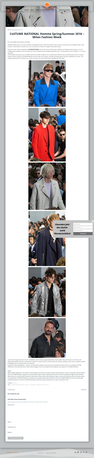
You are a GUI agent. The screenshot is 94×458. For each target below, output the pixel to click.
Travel (32, 10)
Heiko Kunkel (12, 29)
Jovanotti (27, 384)
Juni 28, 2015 (20, 29)
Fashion (26, 10)
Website (10, 432)
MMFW (33, 384)
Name (10, 422)
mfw (31, 384)
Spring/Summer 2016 (41, 384)
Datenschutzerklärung (51, 453)
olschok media (14, 452)
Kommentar (11, 405)
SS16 (48, 384)
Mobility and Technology (42, 10)
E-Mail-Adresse (12, 427)
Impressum (40, 453)
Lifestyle (53, 10)
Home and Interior (64, 10)
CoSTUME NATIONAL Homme (17, 384)
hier (79, 51)
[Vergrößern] (64, 62)
